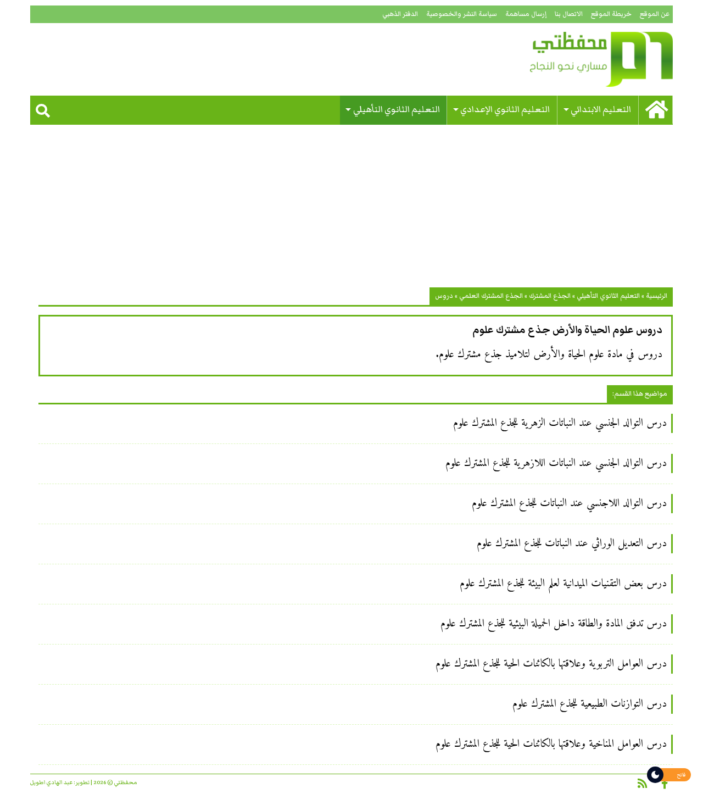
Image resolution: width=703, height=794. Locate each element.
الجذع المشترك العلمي (491, 296)
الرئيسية (656, 296)
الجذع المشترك (550, 296)
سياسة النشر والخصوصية (461, 14)
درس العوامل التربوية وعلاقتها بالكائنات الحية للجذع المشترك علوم (551, 664)
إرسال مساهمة (525, 14)
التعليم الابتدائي (601, 109)
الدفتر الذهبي (400, 14)
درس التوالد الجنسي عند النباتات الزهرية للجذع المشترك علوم (560, 423)
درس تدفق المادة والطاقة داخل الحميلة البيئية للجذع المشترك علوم (553, 624)
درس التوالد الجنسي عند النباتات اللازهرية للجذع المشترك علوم (556, 463)
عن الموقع (654, 14)
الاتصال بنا (569, 14)
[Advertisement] (351, 210)
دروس (444, 296)
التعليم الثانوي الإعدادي (505, 109)
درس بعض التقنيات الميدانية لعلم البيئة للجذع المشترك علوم (563, 583)
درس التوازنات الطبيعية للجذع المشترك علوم (589, 704)
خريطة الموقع (611, 14)
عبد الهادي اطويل (51, 782)
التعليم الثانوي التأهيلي (396, 109)
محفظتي (570, 59)
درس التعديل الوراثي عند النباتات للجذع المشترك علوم (572, 543)
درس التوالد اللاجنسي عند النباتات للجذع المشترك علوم (569, 503)
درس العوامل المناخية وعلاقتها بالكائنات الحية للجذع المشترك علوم (551, 744)
